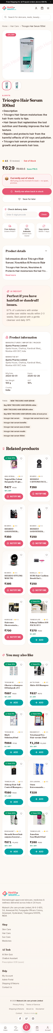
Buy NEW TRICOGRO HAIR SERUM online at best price (25, 414)
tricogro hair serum (11, 418)
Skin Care (6, 929)
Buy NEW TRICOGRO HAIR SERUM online (20, 405)
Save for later (29, 199)
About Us (30, 1009)
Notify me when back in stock (29, 191)
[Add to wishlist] (21, 458)
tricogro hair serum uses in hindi (17, 427)
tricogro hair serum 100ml (14, 436)
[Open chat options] (26, 1027)
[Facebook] (20, 1018)
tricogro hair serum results (14, 431)
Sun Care (6, 937)
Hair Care (14, 26)
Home (4, 26)
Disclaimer (40, 1009)
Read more (11, 275)
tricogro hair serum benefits (15, 423)
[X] (26, 1018)
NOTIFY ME (15, 496)
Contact (19, 1013)
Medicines (6, 941)
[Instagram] (33, 1018)
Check (44, 214)
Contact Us (7, 987)
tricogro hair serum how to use (36, 418)
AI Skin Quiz (7, 954)
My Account (7, 976)
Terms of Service (33, 1005)
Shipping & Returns (10, 983)
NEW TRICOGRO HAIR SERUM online (18, 409)
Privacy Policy (18, 1005)
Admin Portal (7, 979)
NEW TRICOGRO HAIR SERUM (22, 401)
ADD (41, 640)
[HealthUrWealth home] (9, 8)
